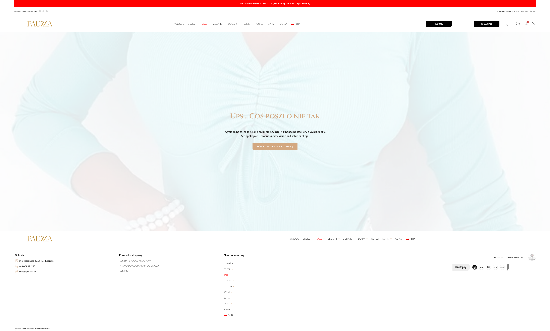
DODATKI (232, 24)
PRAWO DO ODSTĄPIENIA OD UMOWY (139, 266)
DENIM (246, 24)
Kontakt (124, 271)
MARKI (271, 24)
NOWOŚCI (179, 24)
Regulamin (498, 257)
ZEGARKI (217, 24)
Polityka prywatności (514, 257)
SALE (204, 24)
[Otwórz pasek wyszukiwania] (506, 24)
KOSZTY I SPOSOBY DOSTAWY (135, 260)
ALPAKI (283, 24)
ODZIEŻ (192, 24)
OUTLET (260, 24)
